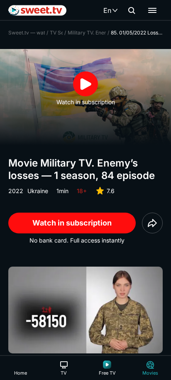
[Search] (131, 10)
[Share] (152, 223)
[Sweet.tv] (37, 10)
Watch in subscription (72, 222)
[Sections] (152, 10)
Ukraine (37, 190)
